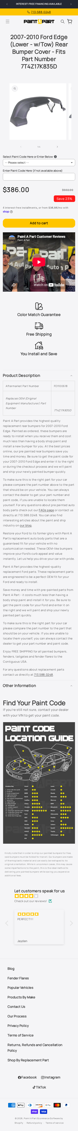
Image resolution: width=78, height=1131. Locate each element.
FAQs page (46, 510)
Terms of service (54, 1122)
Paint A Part (30, 1118)
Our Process (17, 1016)
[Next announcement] (71, 4)
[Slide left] (21, 147)
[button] (7, 21)
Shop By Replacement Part (28, 1060)
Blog (11, 968)
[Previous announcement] (7, 4)
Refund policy (34, 1122)
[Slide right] (57, 147)
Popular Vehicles (21, 987)
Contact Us (16, 1006)
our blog (26, 525)
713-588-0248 (41, 12)
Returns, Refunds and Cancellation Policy (35, 1048)
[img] (41, 896)
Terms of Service (21, 1035)
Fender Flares (18, 978)
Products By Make (21, 997)
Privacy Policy (18, 1025)
